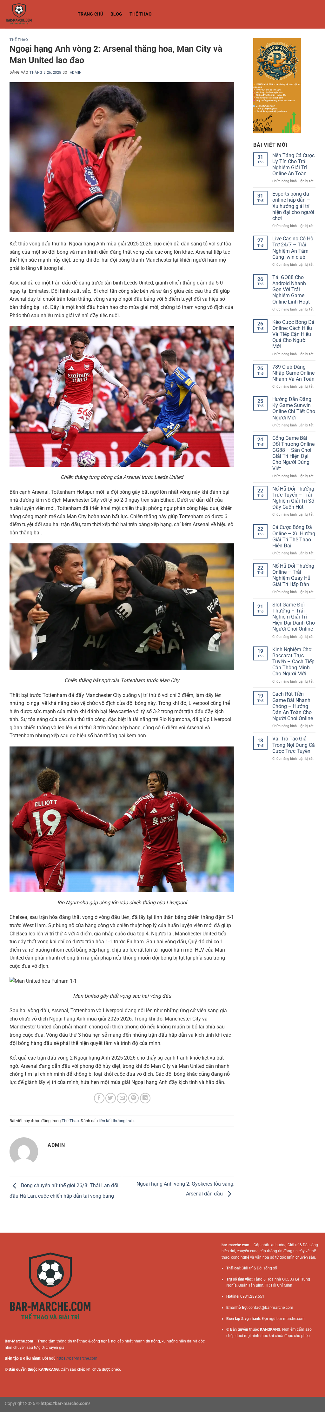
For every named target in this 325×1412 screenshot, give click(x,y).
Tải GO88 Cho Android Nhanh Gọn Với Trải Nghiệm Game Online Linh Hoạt (291, 289)
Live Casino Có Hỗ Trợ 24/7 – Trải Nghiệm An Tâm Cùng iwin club (292, 248)
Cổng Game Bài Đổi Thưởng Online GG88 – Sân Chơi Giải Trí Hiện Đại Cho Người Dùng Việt (293, 453)
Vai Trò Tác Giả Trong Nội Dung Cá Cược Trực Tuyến (293, 745)
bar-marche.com (290, 1318)
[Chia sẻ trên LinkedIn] (145, 1098)
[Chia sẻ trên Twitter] (110, 1098)
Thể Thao (140, 14)
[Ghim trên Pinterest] (133, 1098)
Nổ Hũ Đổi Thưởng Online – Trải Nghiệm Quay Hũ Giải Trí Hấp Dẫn (293, 575)
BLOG (116, 14)
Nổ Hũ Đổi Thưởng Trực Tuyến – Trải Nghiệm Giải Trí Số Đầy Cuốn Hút (293, 498)
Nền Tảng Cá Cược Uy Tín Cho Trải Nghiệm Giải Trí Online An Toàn (293, 164)
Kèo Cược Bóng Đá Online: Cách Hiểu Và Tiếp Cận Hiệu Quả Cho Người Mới (293, 334)
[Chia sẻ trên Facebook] (99, 1098)
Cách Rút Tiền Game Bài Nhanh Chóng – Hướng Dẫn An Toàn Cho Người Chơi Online (292, 706)
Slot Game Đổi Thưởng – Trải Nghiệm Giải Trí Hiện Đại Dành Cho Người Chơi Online (293, 617)
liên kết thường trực (116, 1120)
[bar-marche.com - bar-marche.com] (36, 14)
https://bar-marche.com (76, 1358)
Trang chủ (90, 14)
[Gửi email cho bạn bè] (122, 1098)
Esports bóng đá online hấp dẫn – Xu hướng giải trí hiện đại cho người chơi (293, 206)
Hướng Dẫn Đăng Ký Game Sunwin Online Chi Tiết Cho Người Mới (293, 408)
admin (76, 72)
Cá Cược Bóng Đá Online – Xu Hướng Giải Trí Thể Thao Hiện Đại (293, 536)
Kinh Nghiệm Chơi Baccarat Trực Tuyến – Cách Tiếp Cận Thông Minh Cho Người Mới (293, 661)
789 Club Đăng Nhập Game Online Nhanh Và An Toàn (293, 373)
